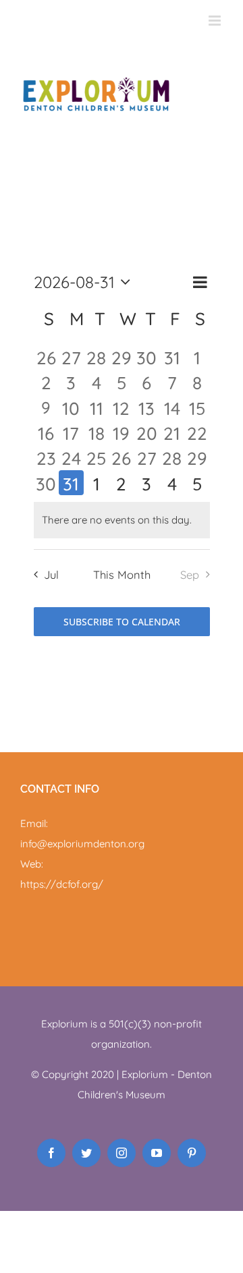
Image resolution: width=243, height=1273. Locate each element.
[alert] (122, 520)
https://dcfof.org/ (61, 884)
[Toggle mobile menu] (216, 20)
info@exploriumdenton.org (82, 843)
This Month (122, 574)
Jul (51, 574)
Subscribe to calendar (121, 621)
